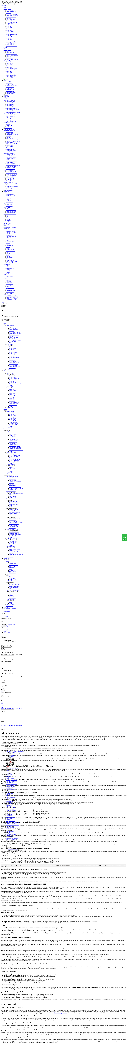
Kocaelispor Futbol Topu (12, 262)
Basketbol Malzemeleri (9, 153)
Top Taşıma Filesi (10, 169)
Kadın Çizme (9, 58)
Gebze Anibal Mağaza (11, 839)
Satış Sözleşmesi (10, 827)
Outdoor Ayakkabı (10, 786)
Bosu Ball (8, 136)
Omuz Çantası (9, 202)
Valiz (7, 199)
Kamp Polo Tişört (10, 116)
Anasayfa (6, 629)
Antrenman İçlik (10, 104)
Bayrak (8, 270)
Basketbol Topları (10, 154)
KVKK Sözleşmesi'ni (13, 849)
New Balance (9, 801)
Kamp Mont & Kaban (11, 118)
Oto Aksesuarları (10, 233)
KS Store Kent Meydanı (12, 838)
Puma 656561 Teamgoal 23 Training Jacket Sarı (12, 725)
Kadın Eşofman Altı (11, 69)
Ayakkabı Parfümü (10, 212)
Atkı (7, 266)
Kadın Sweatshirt (10, 63)
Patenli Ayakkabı (10, 93)
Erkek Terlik (9, 21)
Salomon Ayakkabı (10, 807)
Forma (5, 97)
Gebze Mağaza (9, 836)
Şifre (2, 621)
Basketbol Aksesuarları (11, 157)
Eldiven (8, 218)
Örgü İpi (8, 272)
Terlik (7, 255)
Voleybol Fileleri (10, 179)
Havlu (7, 240)
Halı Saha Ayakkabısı (11, 17)
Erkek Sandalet (10, 10)
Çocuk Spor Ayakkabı (11, 85)
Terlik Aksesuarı (7, 220)
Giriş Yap (3, 626)
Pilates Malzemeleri (8, 142)
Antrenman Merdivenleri (12, 134)
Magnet (8, 244)
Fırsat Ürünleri (9, 815)
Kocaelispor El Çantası (11, 261)
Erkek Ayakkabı (7, 9)
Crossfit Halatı (9, 138)
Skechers (8, 798)
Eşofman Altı (9, 276)
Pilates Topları (9, 146)
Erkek (5, 7)
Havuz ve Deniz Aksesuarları (13, 188)
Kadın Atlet (9, 73)
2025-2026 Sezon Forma (12, 298)
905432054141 (10, 751)
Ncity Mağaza (9, 833)
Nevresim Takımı (10, 241)
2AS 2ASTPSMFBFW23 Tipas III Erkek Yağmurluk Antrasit (15, 708)
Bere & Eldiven (10, 268)
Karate (8, 124)
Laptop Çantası (10, 194)
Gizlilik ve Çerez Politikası (12, 825)
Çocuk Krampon (10, 91)
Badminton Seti (10, 149)
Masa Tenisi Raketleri (11, 173)
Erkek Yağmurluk (10, 43)
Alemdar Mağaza (10, 831)
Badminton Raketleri (11, 150)
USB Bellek (9, 237)
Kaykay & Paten (7, 223)
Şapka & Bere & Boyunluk (10, 214)
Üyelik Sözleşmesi (10, 826)
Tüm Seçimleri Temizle (6, 646)
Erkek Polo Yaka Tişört (11, 46)
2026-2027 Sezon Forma (12, 300)
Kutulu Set (8, 235)
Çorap (5, 203)
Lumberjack (9, 805)
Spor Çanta (9, 196)
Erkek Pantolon (10, 44)
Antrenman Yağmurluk (11, 108)
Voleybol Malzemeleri (9, 177)
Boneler (8, 187)
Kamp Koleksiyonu (8, 113)
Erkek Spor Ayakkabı (11, 11)
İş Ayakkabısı (9, 23)
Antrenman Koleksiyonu (9, 100)
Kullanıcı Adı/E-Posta (6, 618)
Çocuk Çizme (9, 84)
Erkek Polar (9, 32)
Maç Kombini (7, 264)
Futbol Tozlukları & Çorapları (13, 165)
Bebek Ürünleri (10, 260)
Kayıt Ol (8, 626)
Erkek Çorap (9, 204)
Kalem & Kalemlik (10, 231)
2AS (2, 707)
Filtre (2, 691)
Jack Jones (8, 806)
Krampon (8, 18)
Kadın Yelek (9, 72)
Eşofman (8, 280)
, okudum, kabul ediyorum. (19, 849)
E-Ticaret (59, 865)
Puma (2, 723)
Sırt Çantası (9, 198)
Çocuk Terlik (9, 88)
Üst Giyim (6, 278)
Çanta (5, 192)
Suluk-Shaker (9, 133)
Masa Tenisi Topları (11, 171)
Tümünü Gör (12, 342)
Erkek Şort (8, 30)
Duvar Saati (9, 259)
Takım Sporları (7, 96)
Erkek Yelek (9, 39)
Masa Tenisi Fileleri (11, 175)
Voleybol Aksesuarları (11, 181)
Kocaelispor (13, 227)
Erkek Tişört (9, 28)
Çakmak (8, 229)
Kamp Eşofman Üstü (11, 121)
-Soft (57, 865)
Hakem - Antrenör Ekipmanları (13, 141)
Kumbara (8, 256)
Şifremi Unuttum (12, 624)
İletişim (8, 819)
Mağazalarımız (9, 818)
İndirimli (4, 687)
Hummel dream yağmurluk (60, 1013)
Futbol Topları (9, 162)
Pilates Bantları (9, 145)
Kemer (8, 243)
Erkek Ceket (9, 26)
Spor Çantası (9, 788)
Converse (8, 802)
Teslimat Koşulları (10, 823)
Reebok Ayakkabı (10, 792)
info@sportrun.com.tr (19, 751)
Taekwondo (9, 125)
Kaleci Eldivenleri (10, 163)
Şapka (7, 216)
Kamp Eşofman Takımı (11, 114)
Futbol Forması (10, 99)
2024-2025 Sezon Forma (12, 297)
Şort (7, 277)
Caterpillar (8, 799)
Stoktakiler (4, 685)
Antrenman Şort (10, 102)
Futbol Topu (9, 772)
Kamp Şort (9, 117)
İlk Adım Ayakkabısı (11, 92)
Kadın (5, 48)
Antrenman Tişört (10, 101)
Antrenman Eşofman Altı (12, 110)
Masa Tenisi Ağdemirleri (12, 174)
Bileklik (8, 269)
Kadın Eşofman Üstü (11, 75)
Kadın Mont (9, 71)
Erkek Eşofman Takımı (11, 34)
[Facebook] (12, 752)
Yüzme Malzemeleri (8, 182)
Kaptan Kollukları (10, 167)
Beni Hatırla (5, 624)
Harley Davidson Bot (11, 809)
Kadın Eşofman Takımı (11, 68)
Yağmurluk (9, 282)
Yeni (3, 688)
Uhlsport (8, 795)
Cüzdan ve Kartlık (10, 195)
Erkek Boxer (9, 35)
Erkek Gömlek (9, 27)
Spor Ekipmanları (9, 129)
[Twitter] (11, 753)
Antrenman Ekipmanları (9, 130)
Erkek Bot (8, 13)
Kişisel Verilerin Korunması (12, 822)
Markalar (6, 225)
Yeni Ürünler (9, 814)
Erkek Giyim (7, 24)
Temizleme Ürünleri (11, 210)
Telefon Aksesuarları (11, 236)
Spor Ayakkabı (9, 774)
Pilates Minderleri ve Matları (13, 143)
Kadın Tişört (9, 62)
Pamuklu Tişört (10, 292)
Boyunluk (8, 219)
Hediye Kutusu (10, 257)
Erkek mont (78, 932)
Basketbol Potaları (10, 158)
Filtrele (2, 689)
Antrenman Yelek (10, 106)
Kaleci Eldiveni (10, 778)
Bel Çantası (9, 200)
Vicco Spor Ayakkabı (11, 797)
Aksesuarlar (6, 191)
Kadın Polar (9, 64)
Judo (7, 126)
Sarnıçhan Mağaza (10, 835)
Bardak (8, 247)
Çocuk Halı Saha (10, 89)
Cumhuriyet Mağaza (11, 834)
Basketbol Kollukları (11, 155)
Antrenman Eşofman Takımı (13, 112)
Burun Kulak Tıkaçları (11, 183)
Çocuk (5, 80)
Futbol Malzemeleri (8, 159)
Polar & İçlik (9, 285)
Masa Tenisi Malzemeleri (9, 170)
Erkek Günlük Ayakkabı (12, 22)
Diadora (8, 794)
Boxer (7, 777)
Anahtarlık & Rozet (11, 232)
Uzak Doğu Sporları (8, 122)
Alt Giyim (6, 274)
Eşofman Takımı (10, 288)
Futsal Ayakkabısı (10, 19)
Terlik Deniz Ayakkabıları (12, 186)
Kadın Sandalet (10, 52)
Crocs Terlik (9, 803)
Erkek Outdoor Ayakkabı (12, 15)
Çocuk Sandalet (10, 87)
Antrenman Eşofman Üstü (12, 109)
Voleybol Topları (10, 178)
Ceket (7, 286)
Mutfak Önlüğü (10, 249)
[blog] (11, 757)
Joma (7, 811)
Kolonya (8, 252)
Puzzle (8, 248)
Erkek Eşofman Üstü (11, 42)
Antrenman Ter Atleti (11, 105)
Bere (7, 215)
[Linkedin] (12, 756)
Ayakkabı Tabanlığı (11, 211)
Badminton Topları (10, 151)
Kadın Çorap (9, 206)
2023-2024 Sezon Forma (12, 296)
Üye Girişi (6, 616)
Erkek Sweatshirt (10, 31)
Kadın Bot (8, 56)
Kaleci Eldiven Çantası (11, 161)
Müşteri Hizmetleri (10, 821)
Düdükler (8, 137)
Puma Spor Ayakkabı (11, 810)
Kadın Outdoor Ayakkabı (12, 59)
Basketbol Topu (10, 782)
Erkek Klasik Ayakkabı (11, 14)
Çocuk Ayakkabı (7, 81)
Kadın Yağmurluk (10, 76)
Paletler (8, 184)
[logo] (3, 5)
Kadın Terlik (9, 51)
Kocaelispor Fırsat (10, 817)
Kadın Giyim (7, 60)
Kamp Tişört (9, 293)
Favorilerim (7, 611)
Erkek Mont (9, 38)
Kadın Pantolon (10, 77)
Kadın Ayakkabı (7, 50)
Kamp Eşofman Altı (11, 120)
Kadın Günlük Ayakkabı (12, 55)
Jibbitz (7, 221)
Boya (7, 208)
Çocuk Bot (9, 83)
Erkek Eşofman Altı (11, 36)
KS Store (8, 770)
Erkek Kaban (9, 40)
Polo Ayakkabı (9, 793)
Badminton (6, 147)
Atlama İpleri (9, 132)
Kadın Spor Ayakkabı (11, 54)
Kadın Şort (9, 67)
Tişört (5, 289)
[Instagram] (12, 755)
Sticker (8, 253)
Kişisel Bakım (9, 245)
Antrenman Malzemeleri (12, 140)
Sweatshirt (8, 281)
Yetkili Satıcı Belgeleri (13, 768)
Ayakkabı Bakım (7, 207)
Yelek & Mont (9, 284)
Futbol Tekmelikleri (11, 166)
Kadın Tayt (9, 65)
